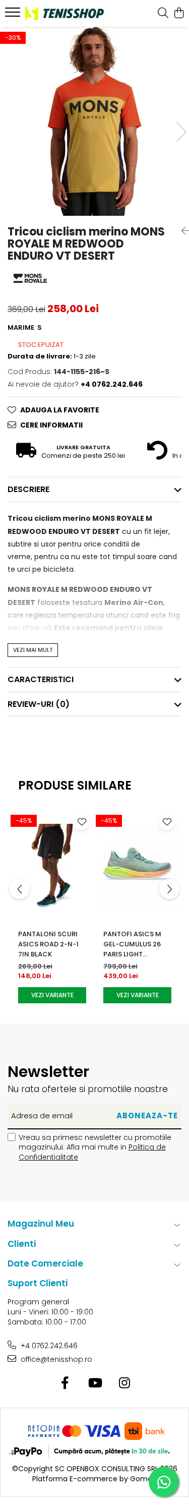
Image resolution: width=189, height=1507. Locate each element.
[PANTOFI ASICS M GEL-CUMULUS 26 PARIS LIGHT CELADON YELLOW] (137, 866)
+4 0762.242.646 (48, 1346)
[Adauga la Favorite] (82, 822)
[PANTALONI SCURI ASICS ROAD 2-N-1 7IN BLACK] (52, 866)
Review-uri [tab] (39, 704)
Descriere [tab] (28, 489)
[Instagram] (124, 1383)
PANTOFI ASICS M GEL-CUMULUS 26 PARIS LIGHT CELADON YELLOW (132, 944)
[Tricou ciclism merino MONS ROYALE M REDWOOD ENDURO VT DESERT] (94, 121)
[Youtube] (94, 1383)
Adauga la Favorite (59, 410)
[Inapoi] (181, 231)
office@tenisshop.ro (55, 1359)
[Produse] (14, 15)
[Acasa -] (64, 13)
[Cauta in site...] (163, 14)
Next (181, 132)
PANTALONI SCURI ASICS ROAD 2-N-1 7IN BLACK (48, 944)
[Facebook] (65, 1383)
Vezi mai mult (32, 650)
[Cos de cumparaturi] (178, 14)
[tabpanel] (94, 121)
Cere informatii (51, 425)
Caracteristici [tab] (41, 679)
